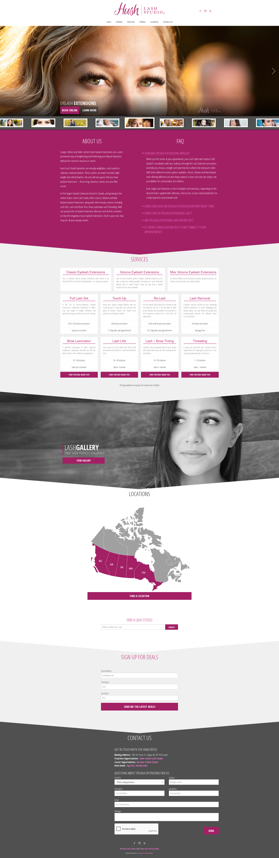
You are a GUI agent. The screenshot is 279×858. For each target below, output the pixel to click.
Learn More (89, 110)
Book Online (69, 110)
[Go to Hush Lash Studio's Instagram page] (205, 11)
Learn (109, 21)
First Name (105, 682)
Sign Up (130, 765)
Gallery (142, 21)
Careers (119, 21)
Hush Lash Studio (129, 848)
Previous (6, 71)
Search (171, 627)
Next (272, 71)
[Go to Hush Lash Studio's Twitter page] (210, 11)
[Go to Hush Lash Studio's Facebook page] (200, 11)
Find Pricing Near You (79, 374)
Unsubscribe (141, 765)
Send (211, 831)
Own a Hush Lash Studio (151, 758)
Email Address (106, 671)
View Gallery (84, 460)
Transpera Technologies (145, 853)
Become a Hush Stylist (147, 762)
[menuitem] (108, 22)
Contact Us (168, 21)
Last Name (105, 693)
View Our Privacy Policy (150, 848)
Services (131, 21)
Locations (154, 21)
